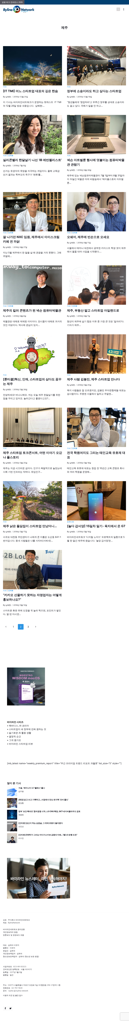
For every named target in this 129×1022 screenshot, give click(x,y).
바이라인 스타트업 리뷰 (21, 743)
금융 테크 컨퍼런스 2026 (12, 2)
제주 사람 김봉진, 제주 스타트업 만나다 (93, 379)
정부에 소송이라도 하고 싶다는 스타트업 (94, 91)
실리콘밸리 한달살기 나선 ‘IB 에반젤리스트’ (32, 160)
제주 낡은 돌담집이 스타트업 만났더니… (30, 526)
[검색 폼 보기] (118, 9)
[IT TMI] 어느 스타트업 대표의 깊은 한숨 (30, 91)
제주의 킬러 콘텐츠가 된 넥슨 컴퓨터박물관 (32, 310)
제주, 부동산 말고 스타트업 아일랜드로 (93, 310)
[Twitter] (10, 1008)
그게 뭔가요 (15, 740)
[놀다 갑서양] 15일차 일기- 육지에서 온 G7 (96, 526)
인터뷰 (10, 156)
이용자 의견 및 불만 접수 (13, 995)
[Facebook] (5, 1008)
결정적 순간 (15, 736)
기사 (4, 87)
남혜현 (8, 97)
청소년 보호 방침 (31, 956)
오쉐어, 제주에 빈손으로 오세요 (88, 237)
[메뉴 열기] (123, 9)
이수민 (21, 838)
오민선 (21, 826)
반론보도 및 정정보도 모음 (13, 935)
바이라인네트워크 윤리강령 (14, 929)
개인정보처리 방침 (10, 932)
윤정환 (21, 803)
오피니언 (70, 522)
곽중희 (21, 815)
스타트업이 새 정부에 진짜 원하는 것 (27, 729)
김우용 (21, 791)
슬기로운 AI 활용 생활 (20, 733)
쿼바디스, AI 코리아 (19, 725)
